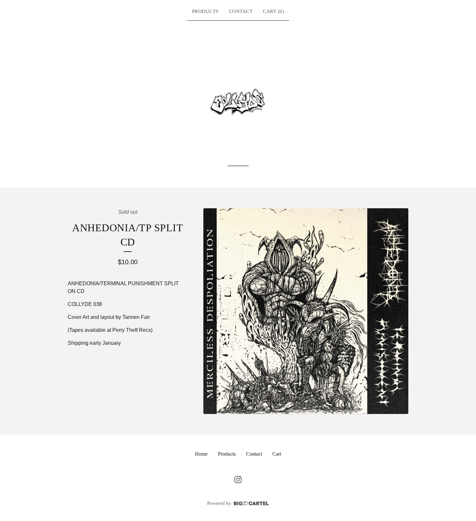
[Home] (238, 103)
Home (201, 454)
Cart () (273, 11)
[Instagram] (238, 479)
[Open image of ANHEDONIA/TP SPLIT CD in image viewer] (305, 311)
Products (205, 11)
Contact (241, 11)
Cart (276, 454)
